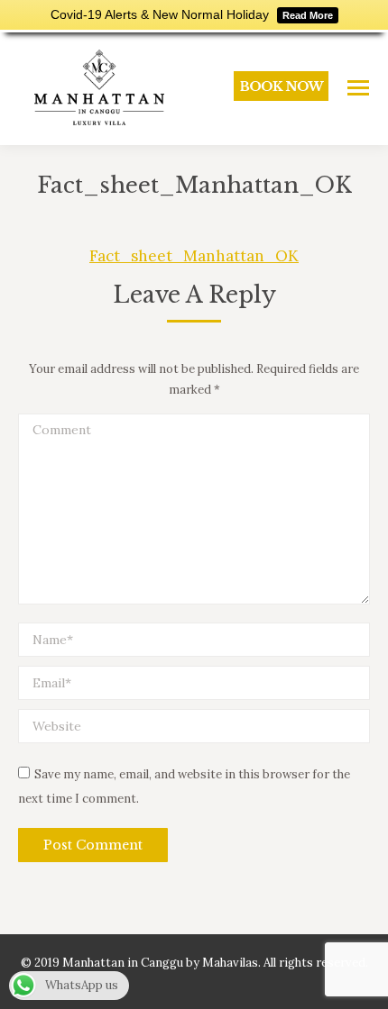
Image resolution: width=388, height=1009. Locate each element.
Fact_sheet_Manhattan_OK (194, 256)
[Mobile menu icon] (358, 88)
